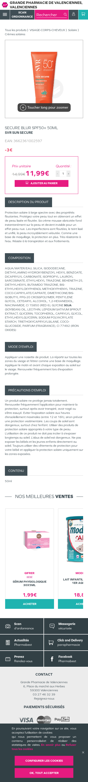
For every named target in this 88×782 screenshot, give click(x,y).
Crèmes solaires (15, 34)
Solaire (72, 30)
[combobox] (50, 14)
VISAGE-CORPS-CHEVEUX (47, 30)
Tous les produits (15, 30)
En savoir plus (50, 745)
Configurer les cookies (44, 760)
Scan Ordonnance (22, 14)
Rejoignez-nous (44, 698)
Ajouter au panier (43, 183)
